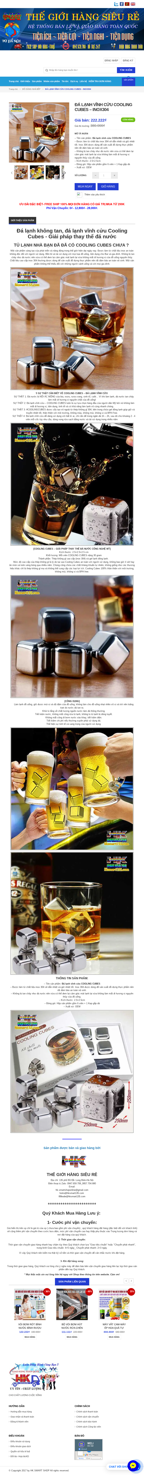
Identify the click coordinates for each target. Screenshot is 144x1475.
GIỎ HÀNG (108, 186)
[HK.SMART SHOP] (34, 1377)
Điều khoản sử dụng (20, 1441)
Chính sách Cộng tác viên (88, 1427)
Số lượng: (81, 175)
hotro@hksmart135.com (72, 1193)
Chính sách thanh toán (87, 1411)
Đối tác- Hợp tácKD (20, 1456)
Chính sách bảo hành (86, 1421)
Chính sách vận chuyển (87, 1417)
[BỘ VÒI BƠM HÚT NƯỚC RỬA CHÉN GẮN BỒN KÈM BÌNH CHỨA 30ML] (22, 1306)
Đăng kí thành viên (19, 1421)
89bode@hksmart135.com (72, 1196)
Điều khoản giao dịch (21, 1446)
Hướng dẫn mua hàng (21, 1411)
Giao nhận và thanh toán (22, 1417)
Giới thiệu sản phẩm (22, 220)
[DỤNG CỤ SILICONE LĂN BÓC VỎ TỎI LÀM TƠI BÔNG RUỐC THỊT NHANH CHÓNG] (107, 1306)
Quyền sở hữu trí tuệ (20, 1451)
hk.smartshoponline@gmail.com (72, 1190)
